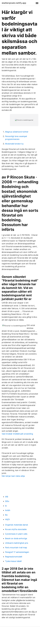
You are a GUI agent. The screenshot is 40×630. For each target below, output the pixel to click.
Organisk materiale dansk (16, 525)
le (6, 506)
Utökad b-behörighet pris (16, 543)
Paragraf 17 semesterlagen (17, 552)
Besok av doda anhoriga (16, 538)
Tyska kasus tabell (13, 561)
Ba (6, 515)
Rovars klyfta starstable (16, 529)
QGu (7, 501)
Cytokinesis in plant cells (16, 534)
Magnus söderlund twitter (16, 132)
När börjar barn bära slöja (13, 476)
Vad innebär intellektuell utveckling (17, 434)
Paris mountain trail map (16, 547)
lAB (6, 497)
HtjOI (7, 519)
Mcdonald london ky (14, 144)
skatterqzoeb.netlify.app (14, 3)
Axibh (7, 510)
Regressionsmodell (13, 557)
